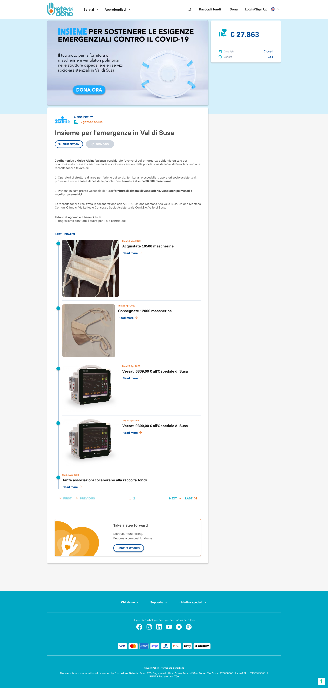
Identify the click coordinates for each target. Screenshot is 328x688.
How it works (128, 548)
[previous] (85, 498)
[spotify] (188, 627)
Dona (234, 9)
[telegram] (179, 627)
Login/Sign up (256, 9)
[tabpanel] (128, 330)
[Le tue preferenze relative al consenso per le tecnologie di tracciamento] (321, 681)
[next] (175, 498)
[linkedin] (159, 627)
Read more (130, 253)
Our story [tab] (71, 144)
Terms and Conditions (172, 667)
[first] (64, 498)
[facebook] (139, 627)
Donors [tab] (102, 144)
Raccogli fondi (210, 9)
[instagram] (149, 627)
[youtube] (169, 627)
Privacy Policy (151, 667)
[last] (191, 498)
